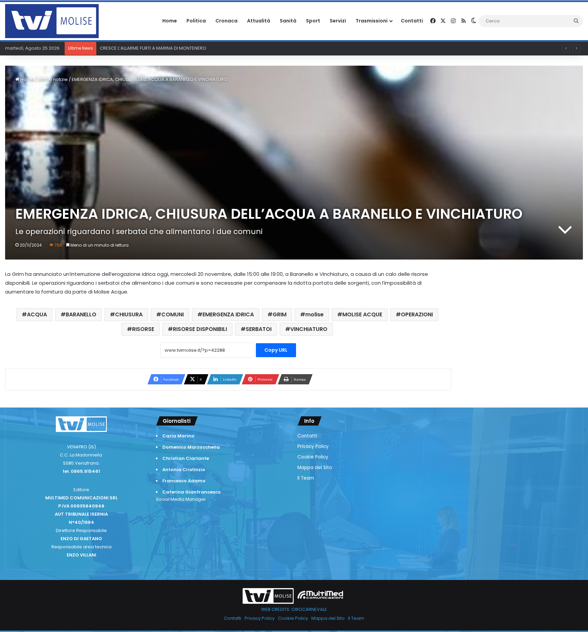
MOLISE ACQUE (362, 314)
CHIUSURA (129, 314)
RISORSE (143, 329)
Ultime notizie (53, 79)
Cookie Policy (312, 457)
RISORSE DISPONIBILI (200, 329)
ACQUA (37, 314)
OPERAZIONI (417, 314)
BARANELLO (81, 314)
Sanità (288, 20)
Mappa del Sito (314, 467)
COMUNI (172, 314)
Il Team (305, 478)
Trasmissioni (372, 20)
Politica (196, 20)
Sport (313, 20)
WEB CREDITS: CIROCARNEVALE (294, 609)
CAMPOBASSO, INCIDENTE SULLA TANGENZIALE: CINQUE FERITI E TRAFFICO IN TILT (183, 48)
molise (314, 314)
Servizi (338, 20)
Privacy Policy (313, 446)
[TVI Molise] (52, 21)
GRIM (280, 314)
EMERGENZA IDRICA (228, 314)
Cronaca (226, 20)
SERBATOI (259, 329)
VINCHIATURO (308, 329)
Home (169, 20)
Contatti (412, 20)
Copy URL (276, 350)
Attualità (258, 20)
